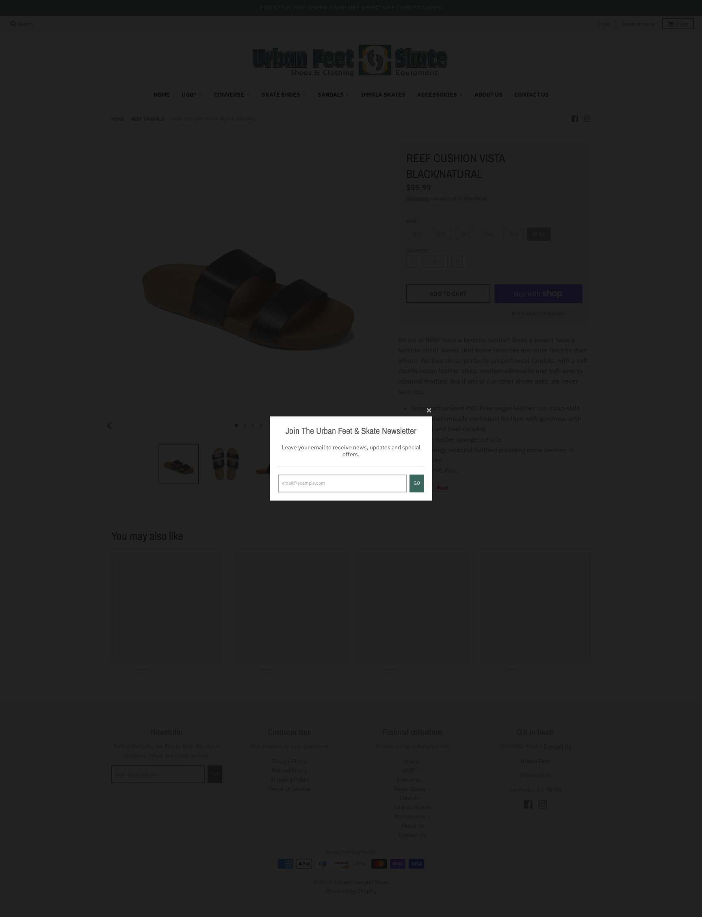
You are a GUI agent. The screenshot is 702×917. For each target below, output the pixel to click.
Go (417, 483)
